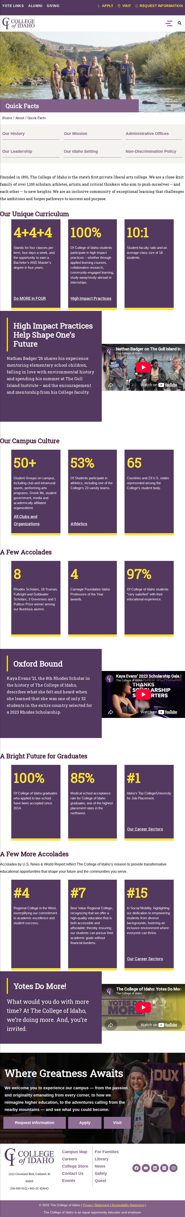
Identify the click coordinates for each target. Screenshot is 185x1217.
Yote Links (13, 6)
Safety (101, 1173)
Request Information (34, 1122)
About (19, 118)
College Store (75, 1166)
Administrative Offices (147, 133)
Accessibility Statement (128, 1205)
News (100, 1166)
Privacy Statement (96, 1205)
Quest (100, 1180)
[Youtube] (146, 1168)
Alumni (35, 6)
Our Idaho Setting (81, 151)
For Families (107, 1152)
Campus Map (74, 1152)
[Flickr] (164, 1168)
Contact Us (72, 1173)
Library (102, 1159)
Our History (13, 133)
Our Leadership (17, 151)
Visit (117, 1122)
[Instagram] (173, 1168)
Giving (53, 6)
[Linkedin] (155, 1168)
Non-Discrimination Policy (151, 151)
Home (7, 118)
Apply (84, 1122)
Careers (69, 1159)
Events (68, 1180)
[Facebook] (136, 1168)
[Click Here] (179, 23)
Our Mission (75, 133)
